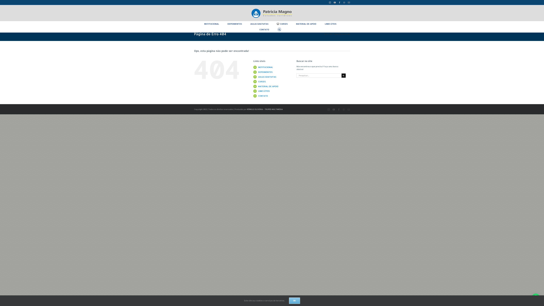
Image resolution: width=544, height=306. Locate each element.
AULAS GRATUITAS (267, 77)
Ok (294, 300)
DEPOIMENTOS (265, 72)
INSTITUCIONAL (265, 67)
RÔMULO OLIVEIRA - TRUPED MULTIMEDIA (265, 109)
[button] (279, 29)
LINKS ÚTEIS (264, 91)
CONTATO (263, 96)
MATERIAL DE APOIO (268, 86)
